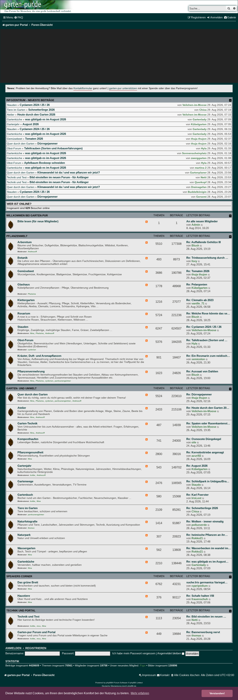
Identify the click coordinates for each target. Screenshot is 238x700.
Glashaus (23, 284)
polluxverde (199, 524)
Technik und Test (17, 177)
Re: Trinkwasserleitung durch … (207, 257)
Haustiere (23, 595)
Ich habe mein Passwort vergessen (133, 653)
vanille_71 (198, 303)
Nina (32, 333)
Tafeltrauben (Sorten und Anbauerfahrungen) (53, 148)
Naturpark (23, 534)
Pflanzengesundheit (30, 452)
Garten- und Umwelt (21, 388)
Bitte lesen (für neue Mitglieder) (37, 221)
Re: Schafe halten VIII (200, 595)
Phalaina (32, 294)
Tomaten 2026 (34, 138)
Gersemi (201, 196)
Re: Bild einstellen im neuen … (206, 616)
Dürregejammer (47, 143)
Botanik (22, 257)
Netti (204, 177)
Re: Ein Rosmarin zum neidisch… (208, 355)
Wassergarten (26, 548)
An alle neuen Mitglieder (202, 221)
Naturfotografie (27, 521)
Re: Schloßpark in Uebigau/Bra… (207, 481)
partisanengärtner (63, 381)
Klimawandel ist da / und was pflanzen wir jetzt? (68, 172)
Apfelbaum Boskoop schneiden (44, 162)
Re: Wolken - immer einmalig (204, 521)
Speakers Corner (19, 576)
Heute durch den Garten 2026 (36, 114)
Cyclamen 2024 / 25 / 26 (35, 104)
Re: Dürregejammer (199, 394)
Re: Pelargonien (196, 284)
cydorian (32, 350)
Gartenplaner (198, 172)
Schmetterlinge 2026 (41, 109)
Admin (196, 224)
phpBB (109, 683)
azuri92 (196, 455)
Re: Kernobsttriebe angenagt (205, 452)
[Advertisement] (119, 57)
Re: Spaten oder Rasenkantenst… (208, 423)
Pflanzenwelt (17, 236)
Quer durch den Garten (20, 143)
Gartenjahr (13, 124)
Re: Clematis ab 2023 (199, 300)
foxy (194, 261)
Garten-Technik (27, 423)
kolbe (32, 475)
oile (194, 442)
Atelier (10, 114)
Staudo (196, 484)
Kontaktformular (82, 88)
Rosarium (23, 313)
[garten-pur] (37, 6)
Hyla (204, 148)
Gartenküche (14, 119)
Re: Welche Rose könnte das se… (208, 313)
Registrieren (35, 648)
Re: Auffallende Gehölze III (203, 242)
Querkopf (201, 182)
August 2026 (30, 124)
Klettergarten (26, 300)
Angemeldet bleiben (169, 653)
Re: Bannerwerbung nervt (203, 632)
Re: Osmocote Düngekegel (203, 439)
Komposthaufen (27, 439)
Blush (195, 245)
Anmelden (13, 648)
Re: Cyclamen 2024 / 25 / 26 (203, 326)
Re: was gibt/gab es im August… (207, 561)
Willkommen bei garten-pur (27, 215)
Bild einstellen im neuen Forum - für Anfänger (59, 177)
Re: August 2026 (197, 465)
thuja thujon (199, 138)
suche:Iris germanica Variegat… (207, 582)
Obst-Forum (14, 148)
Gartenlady (200, 119)
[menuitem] (18, 17)
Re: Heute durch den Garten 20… (207, 407)
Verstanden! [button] (217, 693)
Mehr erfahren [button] (140, 693)
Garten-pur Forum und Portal (36, 632)
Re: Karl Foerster (197, 494)
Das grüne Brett (27, 582)
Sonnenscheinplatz (194, 153)
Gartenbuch (25, 494)
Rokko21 (197, 538)
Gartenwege (25, 481)
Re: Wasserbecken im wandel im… (208, 548)
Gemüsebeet (14, 138)
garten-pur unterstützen (123, 88)
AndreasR (32, 252)
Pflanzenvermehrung (31, 371)
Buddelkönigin (197, 191)
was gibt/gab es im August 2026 (45, 119)
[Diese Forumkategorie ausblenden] (230, 215)
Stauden (12, 104)
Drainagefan (199, 187)
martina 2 (201, 167)
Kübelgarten (199, 124)
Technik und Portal (21, 610)
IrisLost (196, 498)
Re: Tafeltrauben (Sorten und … (206, 340)
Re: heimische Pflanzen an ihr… (207, 534)
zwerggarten (199, 158)
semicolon (198, 359)
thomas (31, 528)
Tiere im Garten (16, 109)
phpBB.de (132, 686)
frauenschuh (200, 599)
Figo (143, 665)
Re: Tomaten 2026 (197, 271)
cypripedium (200, 585)
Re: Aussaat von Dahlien (202, 371)
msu (39, 626)
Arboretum (24, 242)
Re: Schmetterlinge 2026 (202, 508)
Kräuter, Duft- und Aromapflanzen (39, 355)
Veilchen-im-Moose (194, 104)
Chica (203, 109)
